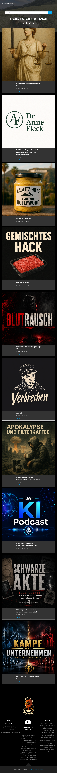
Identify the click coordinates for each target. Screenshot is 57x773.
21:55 (27, 285)
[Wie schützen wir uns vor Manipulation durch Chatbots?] (28, 515)
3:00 (27, 482)
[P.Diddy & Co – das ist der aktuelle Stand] (28, 55)
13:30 (27, 415)
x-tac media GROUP (37, 769)
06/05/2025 (20, 88)
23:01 (27, 88)
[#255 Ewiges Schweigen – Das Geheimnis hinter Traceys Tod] (28, 581)
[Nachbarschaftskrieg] (28, 189)
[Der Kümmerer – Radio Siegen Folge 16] (28, 318)
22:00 (27, 157)
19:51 (27, 351)
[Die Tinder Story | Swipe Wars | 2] (28, 647)
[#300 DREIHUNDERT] (28, 254)
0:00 (27, 679)
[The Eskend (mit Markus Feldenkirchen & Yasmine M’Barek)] (28, 448)
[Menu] (55, 3)
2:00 (27, 548)
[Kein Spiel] (28, 384)
